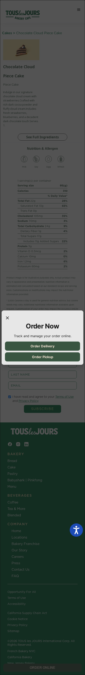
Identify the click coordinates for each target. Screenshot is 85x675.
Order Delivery (42, 346)
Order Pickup (42, 357)
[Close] (7, 318)
